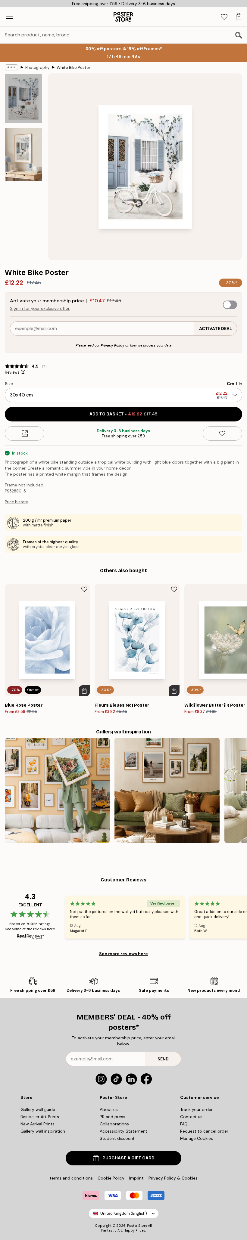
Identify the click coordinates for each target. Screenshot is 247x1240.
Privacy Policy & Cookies (173, 1178)
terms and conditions (71, 1178)
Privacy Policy (112, 345)
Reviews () (15, 372)
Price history (16, 501)
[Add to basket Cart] (84, 690)
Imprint (136, 1178)
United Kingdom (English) (123, 1213)
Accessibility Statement (123, 1131)
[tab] (224, 17)
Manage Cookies (196, 1138)
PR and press (112, 1116)
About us (109, 1109)
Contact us (191, 1116)
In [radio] (240, 383)
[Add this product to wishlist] (222, 433)
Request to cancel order (204, 1131)
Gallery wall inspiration (42, 1131)
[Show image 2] (23, 154)
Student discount (117, 1138)
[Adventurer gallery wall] (166, 790)
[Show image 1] (23, 98)
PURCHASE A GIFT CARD (128, 1158)
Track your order (196, 1109)
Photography (37, 67)
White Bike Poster (73, 67)
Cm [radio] (230, 383)
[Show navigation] (9, 16)
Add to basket (123, 414)
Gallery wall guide (37, 1109)
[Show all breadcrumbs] (11, 67)
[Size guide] (24, 433)
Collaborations (114, 1124)
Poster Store (137, 1225)
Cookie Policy (111, 1178)
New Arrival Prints (37, 1124)
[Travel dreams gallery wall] (57, 790)
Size (9, 383)
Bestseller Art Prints (39, 1116)
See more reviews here (123, 953)
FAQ (184, 1124)
